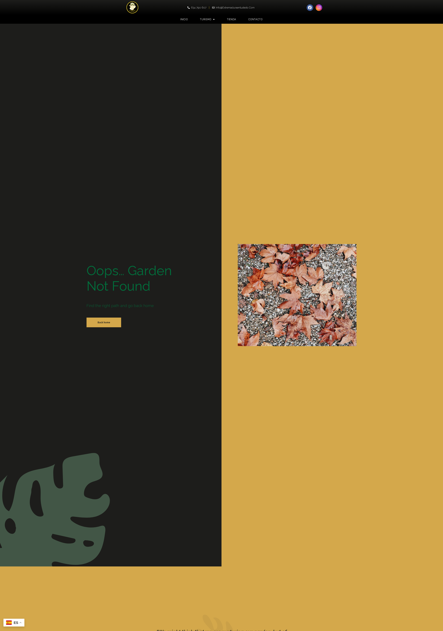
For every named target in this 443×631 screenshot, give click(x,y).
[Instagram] (319, 7)
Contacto (255, 19)
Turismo (205, 19)
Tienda (231, 19)
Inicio (184, 19)
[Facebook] (310, 7)
